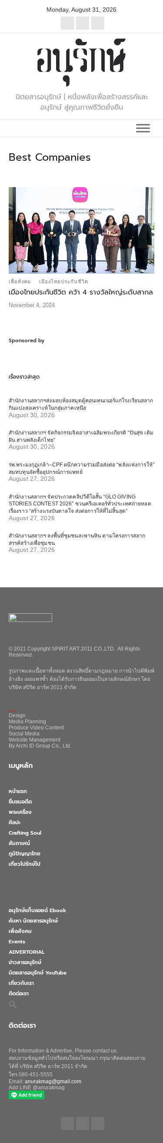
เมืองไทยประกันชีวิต (63, 281)
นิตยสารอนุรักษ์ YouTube (38, 973)
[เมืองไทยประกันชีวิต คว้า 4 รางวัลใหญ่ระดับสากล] (81, 229)
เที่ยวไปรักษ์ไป (24, 864)
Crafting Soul (25, 833)
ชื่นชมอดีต (20, 802)
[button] (13, 1004)
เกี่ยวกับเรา (21, 983)
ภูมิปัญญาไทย (24, 854)
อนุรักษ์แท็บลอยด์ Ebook (37, 910)
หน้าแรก (18, 791)
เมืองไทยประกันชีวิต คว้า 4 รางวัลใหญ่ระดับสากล (81, 292)
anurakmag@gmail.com (53, 1081)
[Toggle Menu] (143, 128)
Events (17, 941)
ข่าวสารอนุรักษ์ (25, 962)
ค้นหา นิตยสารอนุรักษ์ (33, 921)
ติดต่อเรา (19, 993)
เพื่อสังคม (20, 281)
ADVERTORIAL (26, 952)
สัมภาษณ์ (19, 843)
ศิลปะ (14, 822)
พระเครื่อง (20, 812)
